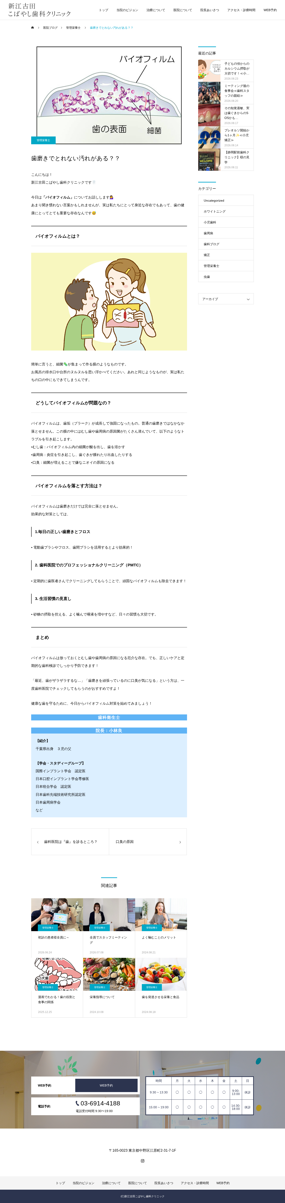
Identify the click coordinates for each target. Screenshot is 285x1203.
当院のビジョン (127, 10)
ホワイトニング (215, 211)
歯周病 (208, 233)
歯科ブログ (211, 244)
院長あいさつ (209, 10)
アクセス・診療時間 (241, 10)
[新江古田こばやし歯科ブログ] (39, 10)
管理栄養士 (43, 140)
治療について (156, 10)
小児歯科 (210, 222)
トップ (103, 10)
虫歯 (207, 277)
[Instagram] (142, 1161)
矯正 (207, 255)
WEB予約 (270, 10)
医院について (182, 10)
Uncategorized (214, 200)
